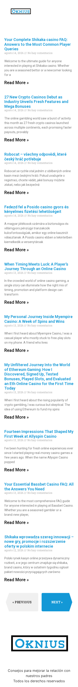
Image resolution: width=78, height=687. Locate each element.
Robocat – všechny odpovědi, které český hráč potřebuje (35, 156)
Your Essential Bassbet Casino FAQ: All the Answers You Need (39, 486)
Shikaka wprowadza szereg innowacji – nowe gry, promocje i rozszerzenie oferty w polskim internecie (39, 541)
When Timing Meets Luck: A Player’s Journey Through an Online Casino (36, 266)
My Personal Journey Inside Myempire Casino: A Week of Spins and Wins (38, 319)
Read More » (16, 82)
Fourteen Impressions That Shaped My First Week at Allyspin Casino (38, 434)
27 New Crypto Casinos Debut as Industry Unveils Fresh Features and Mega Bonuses (36, 102)
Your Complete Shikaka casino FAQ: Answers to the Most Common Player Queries (37, 44)
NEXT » (57, 602)
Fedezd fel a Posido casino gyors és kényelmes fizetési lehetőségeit (36, 209)
